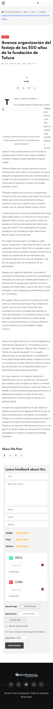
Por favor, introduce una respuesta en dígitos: (25, 632)
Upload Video (11, 614)
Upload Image (11, 606)
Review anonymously (18, 626)
